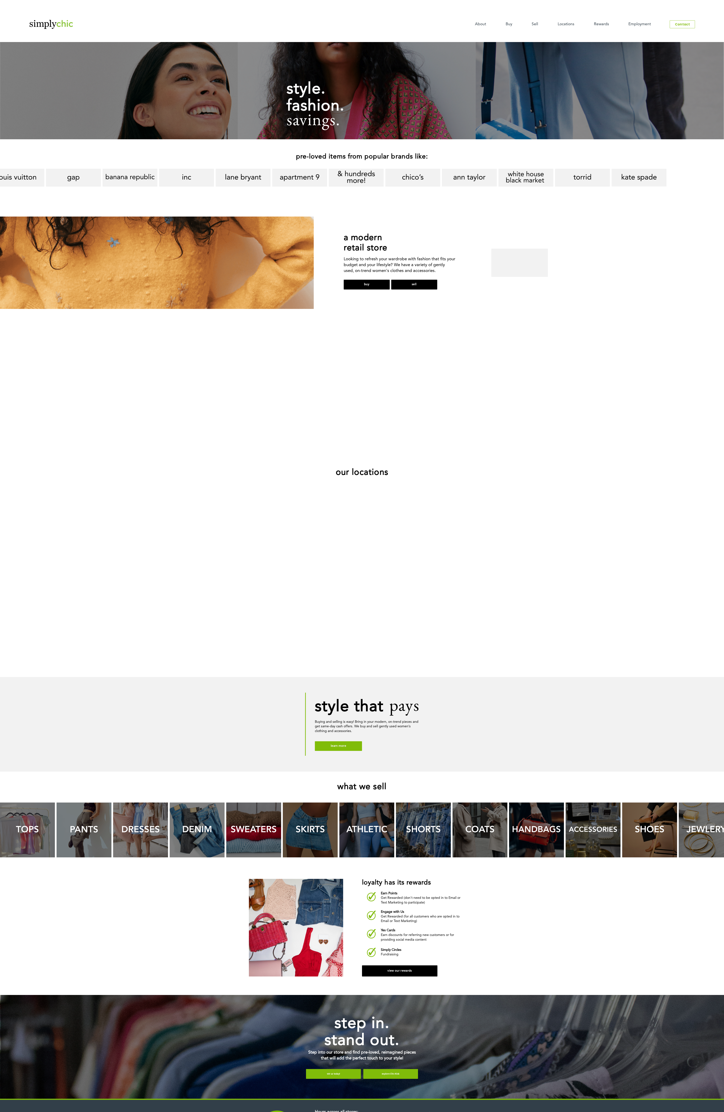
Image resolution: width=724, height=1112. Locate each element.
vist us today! (333, 1074)
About (480, 24)
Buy (509, 24)
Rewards (601, 24)
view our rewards (399, 970)
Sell (535, 24)
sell (414, 284)
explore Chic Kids (390, 1074)
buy (366, 284)
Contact (682, 24)
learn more (338, 745)
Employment (639, 24)
